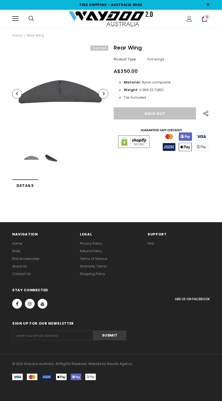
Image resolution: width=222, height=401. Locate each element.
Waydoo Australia (39, 363)
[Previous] (17, 94)
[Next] (103, 94)
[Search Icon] (31, 18)
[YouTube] (42, 304)
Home (17, 35)
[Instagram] (30, 304)
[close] (208, 5)
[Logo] (111, 18)
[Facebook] (17, 304)
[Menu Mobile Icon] (15, 18)
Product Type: (125, 59)
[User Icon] (189, 19)
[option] (60, 94)
